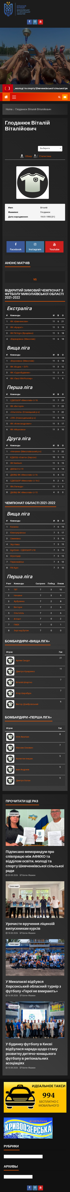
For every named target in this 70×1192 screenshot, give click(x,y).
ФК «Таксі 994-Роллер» (21, 378)
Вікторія (18, 607)
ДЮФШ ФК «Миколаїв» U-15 (23, 492)
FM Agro (14, 567)
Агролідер (15, 556)
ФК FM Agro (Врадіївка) (21, 333)
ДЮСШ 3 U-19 (16, 469)
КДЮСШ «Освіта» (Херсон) (23, 457)
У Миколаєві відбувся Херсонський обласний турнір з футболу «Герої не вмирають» (33, 986)
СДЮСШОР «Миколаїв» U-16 (24, 400)
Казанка (14, 527)
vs (35, 279)
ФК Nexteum (16, 463)
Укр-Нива (15, 544)
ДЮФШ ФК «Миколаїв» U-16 (23, 475)
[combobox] (50, 148)
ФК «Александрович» (21, 423)
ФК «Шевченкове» (19, 321)
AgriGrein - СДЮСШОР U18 (22, 550)
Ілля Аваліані (22, 737)
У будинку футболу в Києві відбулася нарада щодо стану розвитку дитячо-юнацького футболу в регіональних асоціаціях (31, 1053)
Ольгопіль (19, 613)
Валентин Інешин (24, 758)
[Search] (59, 97)
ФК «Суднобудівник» (20, 372)
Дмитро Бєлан (23, 780)
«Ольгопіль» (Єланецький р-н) (25, 412)
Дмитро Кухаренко (25, 671)
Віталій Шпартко (24, 682)
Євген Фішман (28, 875)
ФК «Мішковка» (18, 429)
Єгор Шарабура (23, 693)
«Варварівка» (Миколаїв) (22, 339)
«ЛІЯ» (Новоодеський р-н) (23, 418)
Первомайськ (17, 562)
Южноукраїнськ (18, 532)
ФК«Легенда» (16, 486)
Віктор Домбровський (27, 704)
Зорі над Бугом (21, 630)
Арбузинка (19, 601)
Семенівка (15, 538)
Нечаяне (18, 595)
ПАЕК (16, 624)
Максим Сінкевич (24, 747)
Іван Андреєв (22, 769)
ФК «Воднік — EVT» (19, 366)
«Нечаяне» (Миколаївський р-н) (25, 451)
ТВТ (15, 589)
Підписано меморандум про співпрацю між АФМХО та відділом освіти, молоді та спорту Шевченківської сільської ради (35, 861)
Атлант (17, 619)
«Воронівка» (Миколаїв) (22, 361)
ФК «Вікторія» (17, 406)
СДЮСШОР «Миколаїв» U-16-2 (24, 480)
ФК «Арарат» (16, 327)
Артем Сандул (23, 660)
